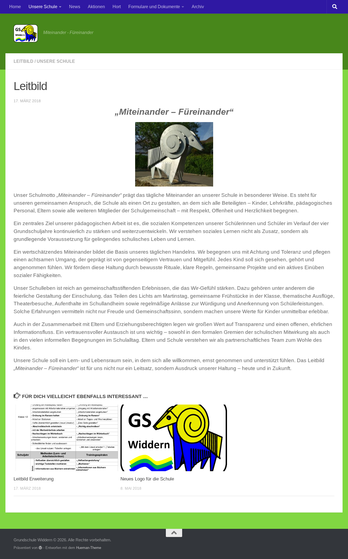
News (74, 6)
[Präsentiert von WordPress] (40, 547)
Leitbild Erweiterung (34, 479)
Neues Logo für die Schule (147, 479)
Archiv (198, 6)
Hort (117, 6)
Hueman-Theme (88, 548)
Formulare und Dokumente (154, 6)
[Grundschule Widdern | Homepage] (26, 33)
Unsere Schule (43, 6)
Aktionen (96, 6)
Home (15, 6)
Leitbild (23, 61)
